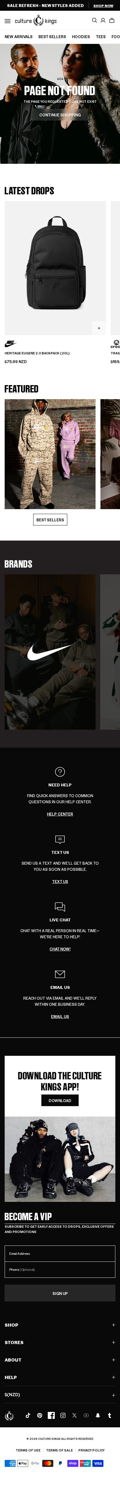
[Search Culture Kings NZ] (94, 20)
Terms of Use (28, 1450)
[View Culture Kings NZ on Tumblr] (109, 1415)
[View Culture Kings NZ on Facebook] (51, 1415)
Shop (11, 1324)
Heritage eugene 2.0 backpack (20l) (37, 353)
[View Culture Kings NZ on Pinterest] (39, 1415)
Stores (14, 1342)
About (13, 1359)
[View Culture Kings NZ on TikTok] (28, 1415)
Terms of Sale (59, 1450)
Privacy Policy (91, 1450)
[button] (111, 20)
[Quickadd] (99, 328)
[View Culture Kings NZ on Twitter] (74, 1415)
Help (11, 1377)
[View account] (103, 20)
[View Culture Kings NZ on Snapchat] (98, 1415)
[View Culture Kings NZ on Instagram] (63, 1415)
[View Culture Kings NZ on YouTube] (86, 1415)
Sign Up (60, 1293)
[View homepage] (36, 20)
